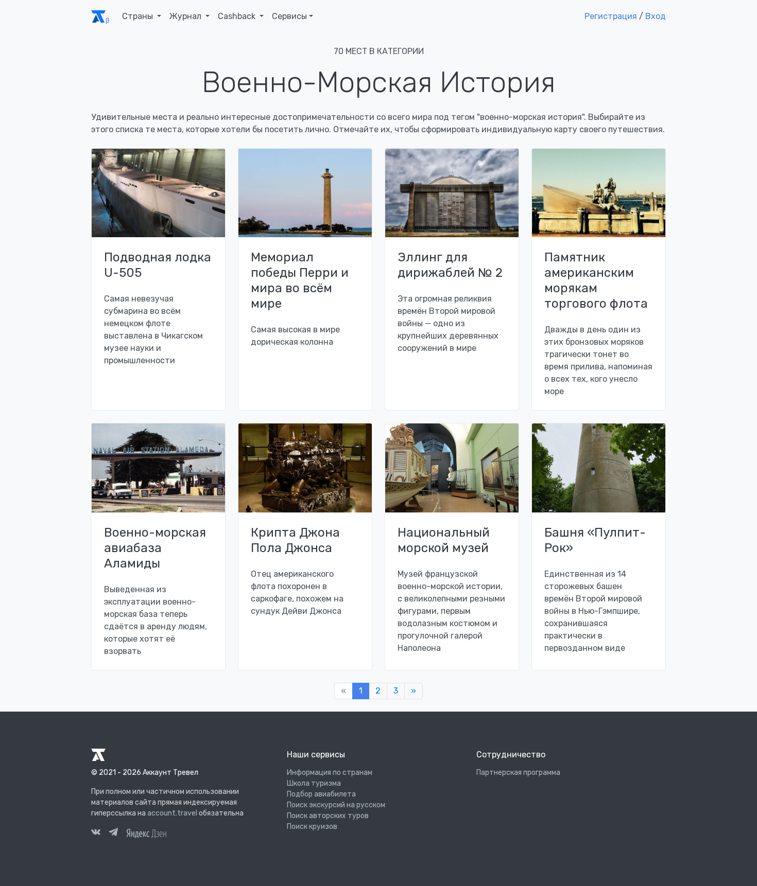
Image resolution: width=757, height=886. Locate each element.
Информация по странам (329, 772)
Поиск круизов (312, 826)
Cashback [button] (237, 16)
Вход (655, 16)
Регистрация (610, 16)
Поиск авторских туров (328, 815)
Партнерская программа (518, 772)
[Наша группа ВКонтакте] (95, 833)
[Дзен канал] (146, 832)
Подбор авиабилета (321, 794)
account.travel (172, 813)
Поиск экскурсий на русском (336, 805)
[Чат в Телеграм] (113, 833)
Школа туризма (314, 783)
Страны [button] (138, 16)
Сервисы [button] (289, 16)
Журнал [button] (186, 16)
